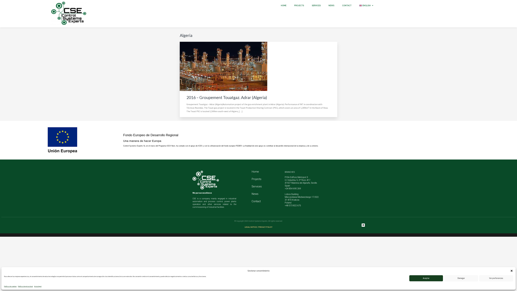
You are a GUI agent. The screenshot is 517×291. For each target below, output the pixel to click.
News (255, 193)
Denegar (461, 278)
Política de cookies (10, 286)
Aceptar (426, 278)
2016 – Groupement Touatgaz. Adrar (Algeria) (226, 97)
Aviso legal (37, 286)
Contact (347, 5)
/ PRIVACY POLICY (264, 227)
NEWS (331, 5)
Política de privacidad (25, 286)
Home (283, 5)
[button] (511, 270)
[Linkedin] (363, 225)
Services (316, 5)
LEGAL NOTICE (251, 227)
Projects (299, 5)
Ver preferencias (496, 278)
